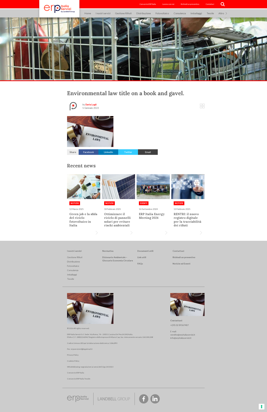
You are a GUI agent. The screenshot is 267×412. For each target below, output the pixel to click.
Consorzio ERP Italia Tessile (78, 379)
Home (87, 13)
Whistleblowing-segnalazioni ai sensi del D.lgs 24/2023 (90, 367)
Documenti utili (145, 251)
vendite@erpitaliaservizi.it (182, 334)
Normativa (107, 251)
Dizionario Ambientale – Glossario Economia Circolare (117, 259)
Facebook (88, 152)
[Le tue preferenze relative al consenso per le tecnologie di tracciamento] (262, 407)
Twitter (128, 152)
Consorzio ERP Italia (148, 4)
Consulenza (180, 13)
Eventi (143, 203)
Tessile (210, 13)
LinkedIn (108, 152)
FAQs (140, 263)
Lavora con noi (168, 4)
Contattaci (210, 4)
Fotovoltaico (162, 13)
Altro (221, 13)
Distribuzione (143, 13)
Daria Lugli (91, 104)
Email (148, 152)
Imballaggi (196, 13)
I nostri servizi (103, 13)
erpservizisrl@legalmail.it (81, 349)
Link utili (141, 257)
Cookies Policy (73, 361)
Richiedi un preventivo (190, 4)
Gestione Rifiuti (123, 13)
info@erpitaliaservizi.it (180, 338)
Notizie (75, 203)
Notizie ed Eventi (181, 263)
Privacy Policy (72, 355)
